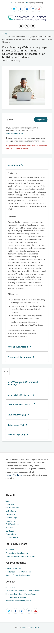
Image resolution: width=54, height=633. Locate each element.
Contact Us (11, 531)
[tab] (27, 165)
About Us (10, 527)
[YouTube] (39, 9)
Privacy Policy (11, 534)
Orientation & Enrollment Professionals (23, 590)
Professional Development (17, 553)
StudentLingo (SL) (17, 414)
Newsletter (11, 587)
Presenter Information (19, 357)
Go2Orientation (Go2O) (20, 404)
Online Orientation (14, 568)
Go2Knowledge (12, 524)
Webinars (10, 504)
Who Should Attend (18, 346)
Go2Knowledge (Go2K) (20, 394)
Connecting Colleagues (16, 597)
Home (4, 34)
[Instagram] (33, 9)
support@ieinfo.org (14, 133)
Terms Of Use (12, 537)
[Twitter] (14, 9)
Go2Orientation (13, 507)
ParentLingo (11, 514)
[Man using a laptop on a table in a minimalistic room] (27, 87)
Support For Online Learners (18, 575)
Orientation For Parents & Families (20, 556)
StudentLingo (11, 517)
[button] (33, 26)
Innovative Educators (30, 627)
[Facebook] (20, 9)
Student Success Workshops (18, 572)
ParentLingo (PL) (16, 434)
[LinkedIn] (26, 9)
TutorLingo (10, 521)
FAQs (5, 371)
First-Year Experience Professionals (21, 594)
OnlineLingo (11, 511)
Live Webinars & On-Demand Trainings (23, 383)
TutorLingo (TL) (16, 425)
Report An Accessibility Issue (18, 600)
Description (14, 164)
